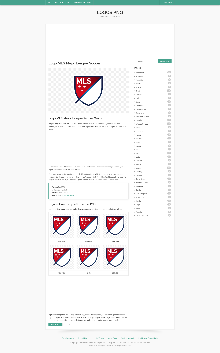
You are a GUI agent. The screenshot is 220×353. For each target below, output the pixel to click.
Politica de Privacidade (148, 338)
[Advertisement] (88, 44)
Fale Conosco (68, 338)
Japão (138, 157)
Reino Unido (140, 179)
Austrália (139, 80)
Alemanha (140, 72)
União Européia (142, 215)
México (138, 164)
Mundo (138, 168)
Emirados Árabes (142, 116)
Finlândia (139, 131)
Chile (138, 98)
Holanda (139, 138)
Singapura (140, 197)
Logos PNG (110, 12)
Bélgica (138, 87)
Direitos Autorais (128, 338)
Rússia (138, 190)
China (138, 102)
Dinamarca (140, 113)
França (138, 135)
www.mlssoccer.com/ (70, 195)
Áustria (138, 83)
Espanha (139, 120)
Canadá (139, 94)
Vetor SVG (112, 338)
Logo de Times (97, 338)
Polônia (139, 175)
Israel (138, 149)
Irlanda (138, 146)
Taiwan (138, 208)
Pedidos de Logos (62, 2)
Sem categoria (141, 193)
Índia (138, 142)
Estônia (138, 127)
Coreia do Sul (141, 109)
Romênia (139, 186)
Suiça (138, 204)
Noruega (139, 171)
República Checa (142, 182)
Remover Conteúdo (82, 2)
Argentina (139, 76)
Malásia (139, 160)
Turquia (139, 212)
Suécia (138, 201)
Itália (137, 153)
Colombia (139, 105)
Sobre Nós (82, 338)
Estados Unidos (68, 325)
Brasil (138, 91)
